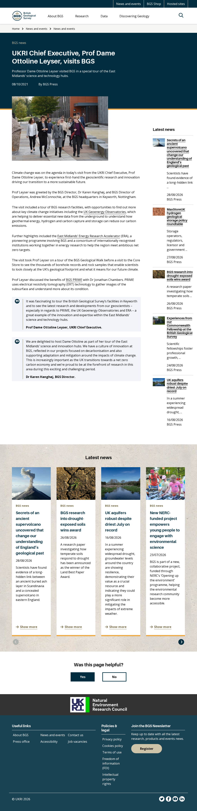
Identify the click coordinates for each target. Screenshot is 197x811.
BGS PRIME (74, 280)
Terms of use (112, 752)
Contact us (75, 735)
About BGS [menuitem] (55, 16)
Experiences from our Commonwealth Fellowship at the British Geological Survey (179, 327)
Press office (21, 741)
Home (16, 29)
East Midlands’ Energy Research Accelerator (88, 236)
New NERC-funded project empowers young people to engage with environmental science (165, 530)
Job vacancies (77, 741)
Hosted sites (176, 4)
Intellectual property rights (110, 779)
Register (146, 749)
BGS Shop (154, 4)
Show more (28, 627)
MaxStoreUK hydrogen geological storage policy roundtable (177, 216)
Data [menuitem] (104, 16)
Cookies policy (112, 746)
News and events (128, 4)
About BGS (20, 735)
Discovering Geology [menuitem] (134, 16)
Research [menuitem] (81, 16)
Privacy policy (112, 739)
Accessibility (49, 741)
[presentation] (16, 642)
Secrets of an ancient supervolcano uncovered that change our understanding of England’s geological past (179, 153)
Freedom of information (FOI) (111, 763)
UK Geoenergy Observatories (104, 212)
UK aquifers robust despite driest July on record (177, 385)
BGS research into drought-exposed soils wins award (180, 275)
